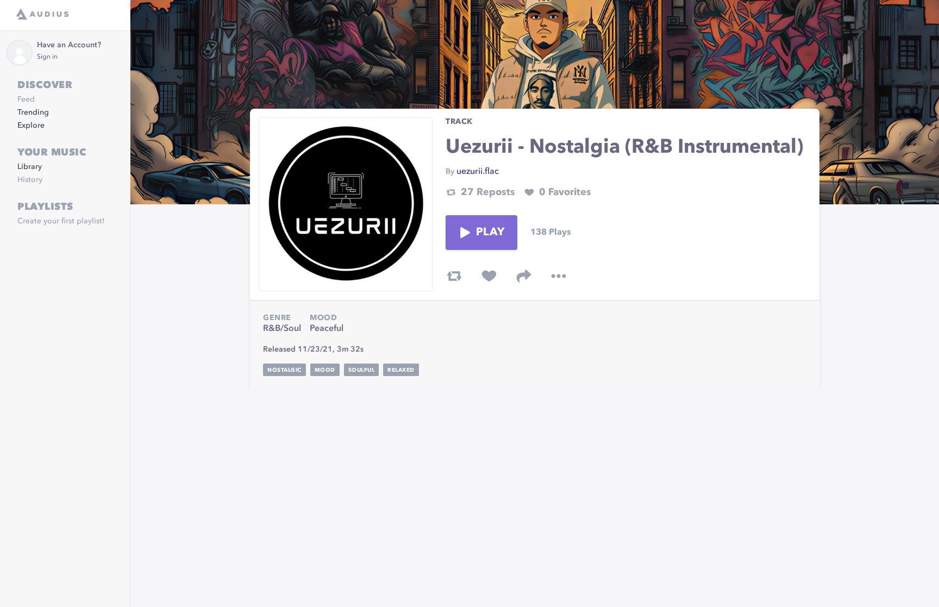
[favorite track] (489, 276)
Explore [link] (31, 125)
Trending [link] (33, 112)
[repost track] (454, 276)
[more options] (558, 276)
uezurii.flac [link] (477, 171)
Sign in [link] (47, 57)
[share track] (524, 276)
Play (490, 232)
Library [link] (29, 167)
